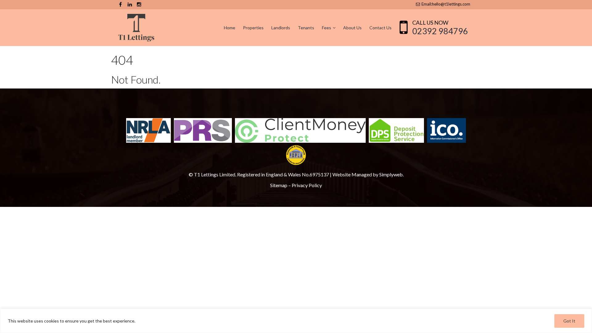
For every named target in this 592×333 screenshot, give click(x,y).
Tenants (306, 27)
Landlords (280, 27)
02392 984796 (440, 31)
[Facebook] (120, 4)
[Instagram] (138, 4)
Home (229, 27)
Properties (253, 27)
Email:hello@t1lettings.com (445, 4)
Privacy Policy (307, 185)
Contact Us (380, 27)
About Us (352, 27)
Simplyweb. (391, 174)
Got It (569, 320)
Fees (326, 27)
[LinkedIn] (129, 4)
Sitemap (278, 185)
